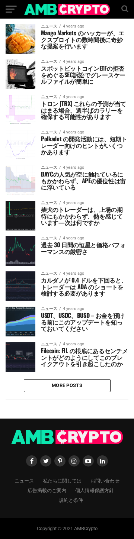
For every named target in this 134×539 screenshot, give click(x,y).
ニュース (24, 480)
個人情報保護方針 (94, 490)
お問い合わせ (104, 480)
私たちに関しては (62, 480)
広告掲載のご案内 (47, 490)
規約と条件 (71, 499)
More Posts (67, 385)
